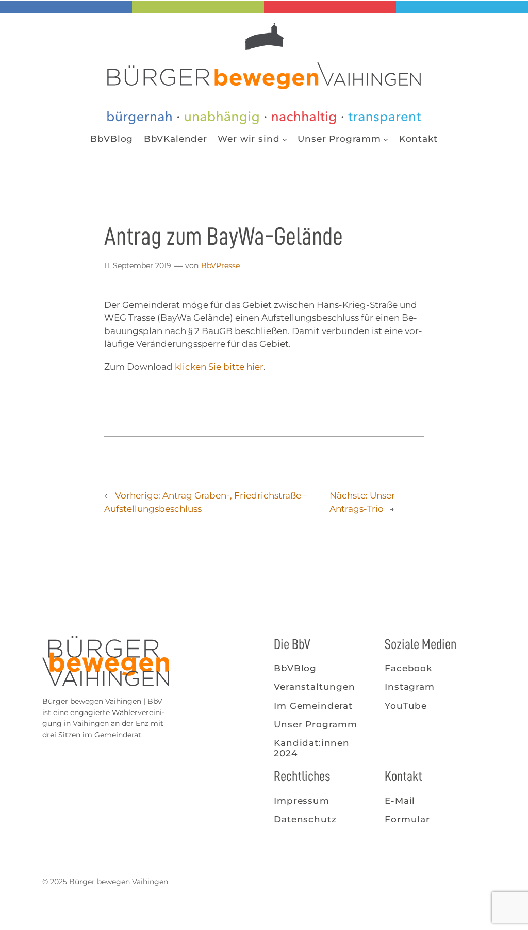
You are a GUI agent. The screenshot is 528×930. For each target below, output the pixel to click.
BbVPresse (220, 265)
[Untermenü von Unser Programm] (385, 138)
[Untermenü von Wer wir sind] (284, 138)
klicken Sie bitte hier (219, 366)
